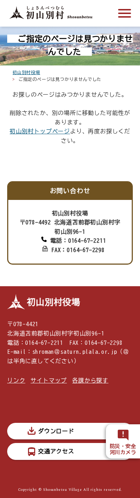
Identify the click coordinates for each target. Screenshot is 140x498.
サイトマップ (49, 380)
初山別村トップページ (40, 131)
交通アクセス (56, 451)
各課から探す (90, 380)
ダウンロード (56, 431)
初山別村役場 (26, 72)
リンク (16, 380)
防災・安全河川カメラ (123, 449)
